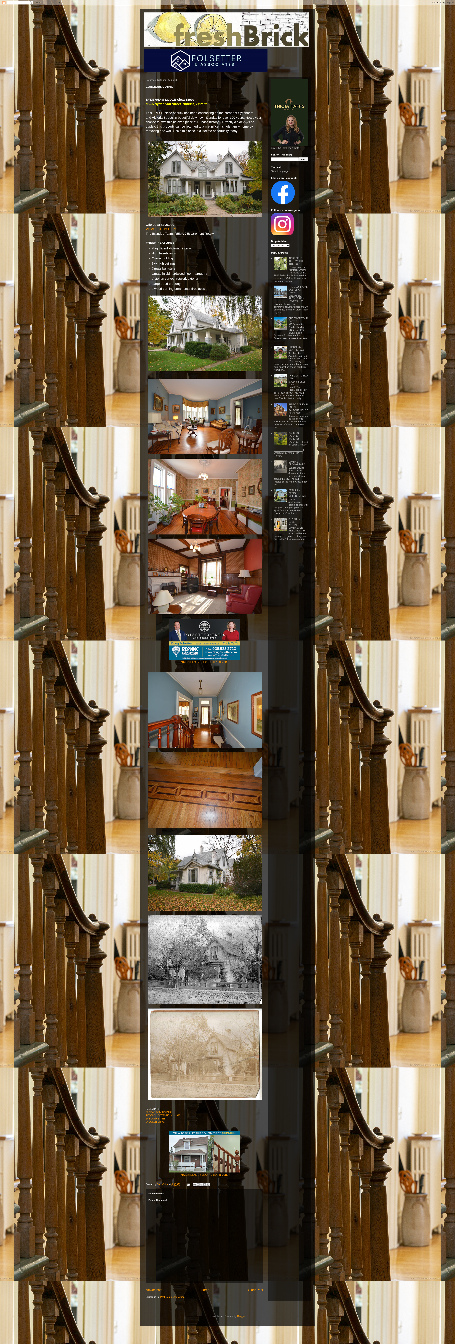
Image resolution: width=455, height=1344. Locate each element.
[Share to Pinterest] (208, 1184)
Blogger (241, 1316)
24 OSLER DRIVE (155, 1122)
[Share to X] (201, 1184)
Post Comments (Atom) (172, 1297)
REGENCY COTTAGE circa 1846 (163, 1115)
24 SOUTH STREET (156, 1118)
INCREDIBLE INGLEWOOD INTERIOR (295, 261)
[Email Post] (188, 1184)
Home (205, 1290)
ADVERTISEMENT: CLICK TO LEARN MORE (204, 662)
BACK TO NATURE (293, 434)
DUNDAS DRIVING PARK (159, 1112)
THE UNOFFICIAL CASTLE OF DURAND (297, 290)
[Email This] (194, 1184)
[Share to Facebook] (204, 1184)
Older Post (255, 1290)
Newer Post (154, 1290)
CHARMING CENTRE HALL (296, 348)
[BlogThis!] (198, 1184)
